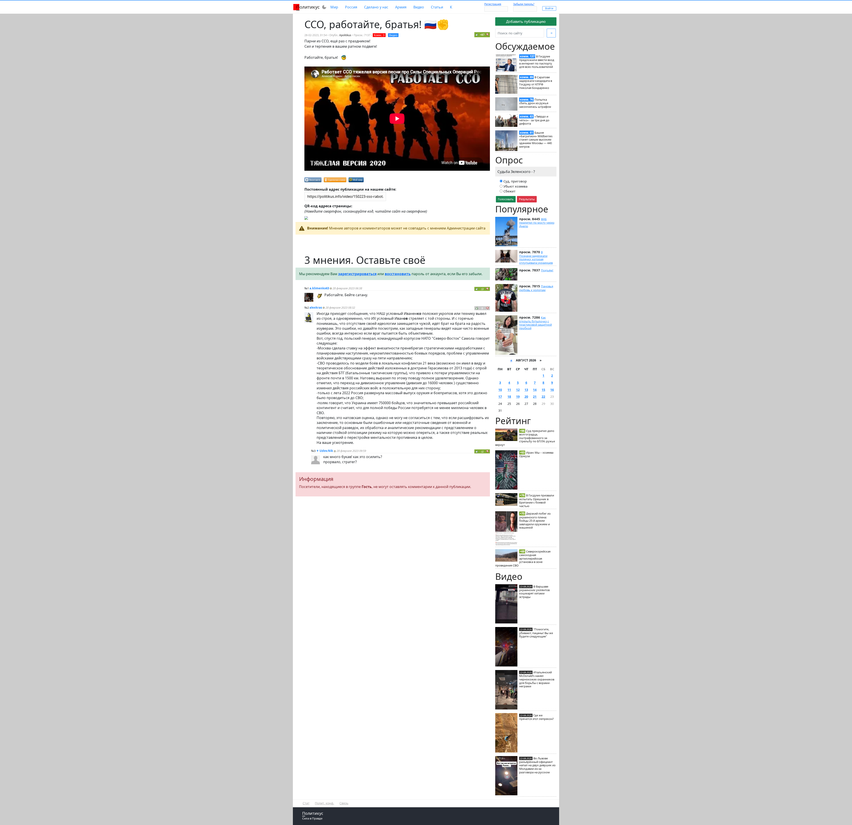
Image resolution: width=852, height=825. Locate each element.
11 (509, 390)
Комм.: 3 (379, 35)
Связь (343, 803)
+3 (482, 289)
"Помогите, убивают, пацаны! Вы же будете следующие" (536, 632)
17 (500, 396)
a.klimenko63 (319, 288)
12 (518, 390)
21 (534, 396)
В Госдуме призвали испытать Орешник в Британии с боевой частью (536, 500)
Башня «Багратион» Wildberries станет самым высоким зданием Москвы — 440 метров (535, 140)
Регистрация (492, 4)
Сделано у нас (376, 7)
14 (534, 390)
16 (552, 390)
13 (526, 390)
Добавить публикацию (526, 21)
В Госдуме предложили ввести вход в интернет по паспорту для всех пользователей (536, 61)
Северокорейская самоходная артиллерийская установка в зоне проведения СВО (522, 558)
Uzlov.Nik (326, 451)
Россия (351, 7)
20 (526, 396)
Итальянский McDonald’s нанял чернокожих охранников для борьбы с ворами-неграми (536, 679)
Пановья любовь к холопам (536, 288)
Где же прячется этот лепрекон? (536, 717)
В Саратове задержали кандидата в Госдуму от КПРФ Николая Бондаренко (535, 82)
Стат (306, 803)
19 (518, 396)
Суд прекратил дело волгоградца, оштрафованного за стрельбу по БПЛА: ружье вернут (525, 438)
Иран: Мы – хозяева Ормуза (536, 454)
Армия (400, 7)
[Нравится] (476, 34)
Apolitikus (345, 35)
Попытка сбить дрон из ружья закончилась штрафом (535, 103)
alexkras (316, 308)
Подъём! (547, 270)
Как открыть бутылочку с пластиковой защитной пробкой (535, 322)
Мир (334, 7)
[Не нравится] (487, 34)
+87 (482, 34)
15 (543, 390)
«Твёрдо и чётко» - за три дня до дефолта (534, 119)
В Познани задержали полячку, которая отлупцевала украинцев (536, 257)
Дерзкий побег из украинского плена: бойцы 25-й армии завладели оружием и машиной (534, 520)
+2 (482, 451)
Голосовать (506, 199)
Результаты (527, 199)
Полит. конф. (324, 803)
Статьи (437, 7)
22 (543, 396)
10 (500, 390)
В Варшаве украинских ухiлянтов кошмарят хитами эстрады (534, 591)
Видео (418, 7)
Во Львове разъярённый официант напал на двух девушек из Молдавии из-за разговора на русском (537, 765)
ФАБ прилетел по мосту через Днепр (536, 222)
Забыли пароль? (523, 4)
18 (509, 396)
